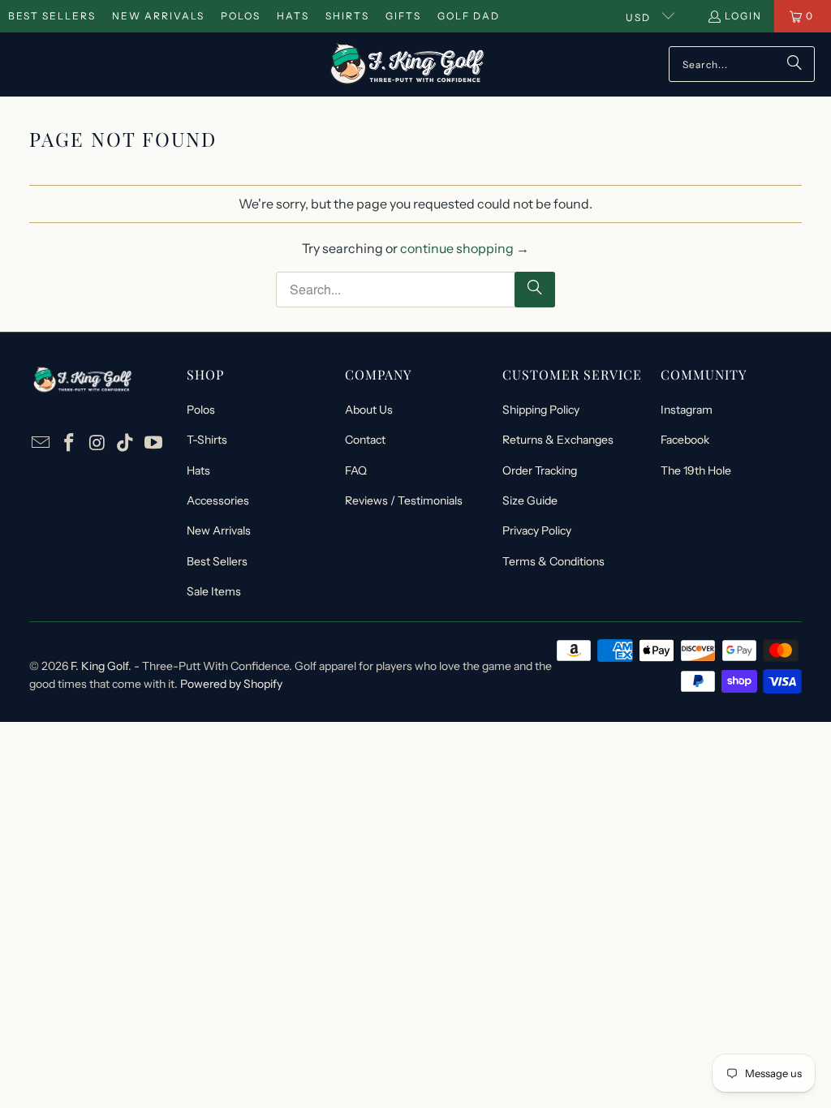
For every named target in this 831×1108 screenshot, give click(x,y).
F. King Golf (99, 666)
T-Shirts (207, 439)
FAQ (356, 470)
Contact (365, 439)
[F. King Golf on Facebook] (69, 443)
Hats (293, 16)
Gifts (403, 16)
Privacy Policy (536, 530)
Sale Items (214, 591)
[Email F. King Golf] (41, 443)
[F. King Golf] (407, 64)
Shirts (347, 16)
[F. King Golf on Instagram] (97, 443)
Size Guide (530, 500)
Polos (240, 16)
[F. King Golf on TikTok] (126, 443)
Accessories (218, 500)
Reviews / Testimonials (404, 500)
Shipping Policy (540, 409)
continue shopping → (464, 248)
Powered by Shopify (231, 683)
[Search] (794, 64)
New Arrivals (158, 16)
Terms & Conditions (553, 561)
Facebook (685, 439)
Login (743, 16)
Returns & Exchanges (558, 439)
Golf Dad (468, 16)
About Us (369, 409)
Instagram (687, 409)
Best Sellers (52, 16)
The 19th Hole (696, 470)
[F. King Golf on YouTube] (153, 443)
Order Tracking (539, 470)
